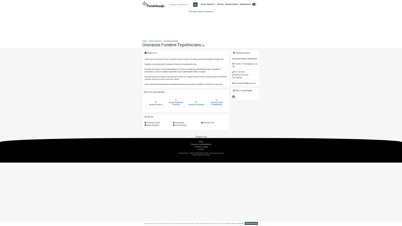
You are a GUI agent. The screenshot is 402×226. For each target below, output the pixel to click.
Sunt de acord (251, 223)
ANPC (201, 142)
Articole (220, 4)
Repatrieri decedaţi (171, 41)
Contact (201, 149)
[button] (255, 4)
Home (144, 41)
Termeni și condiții (201, 147)
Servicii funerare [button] (207, 4)
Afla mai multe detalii (238, 223)
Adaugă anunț (245, 4)
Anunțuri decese (231, 4)
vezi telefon (237, 77)
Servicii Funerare (155, 41)
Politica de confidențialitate (201, 144)
